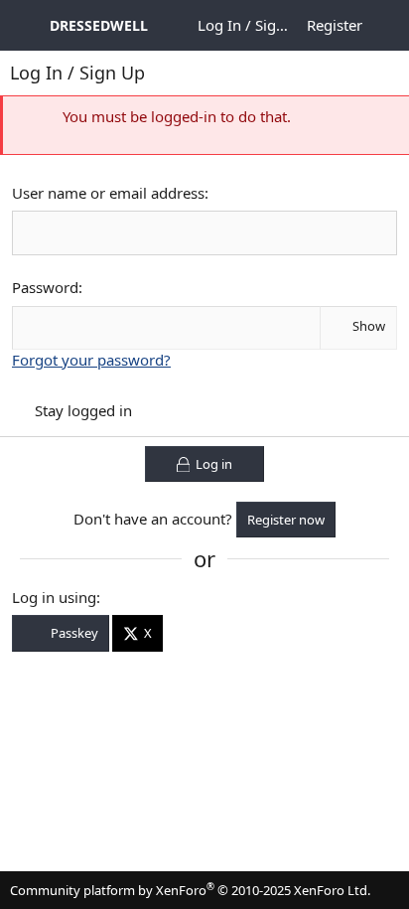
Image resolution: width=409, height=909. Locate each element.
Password (45, 287)
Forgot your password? (91, 360)
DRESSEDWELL (99, 25)
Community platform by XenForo (190, 890)
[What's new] (387, 25)
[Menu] (24, 26)
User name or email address (108, 193)
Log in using (54, 597)
